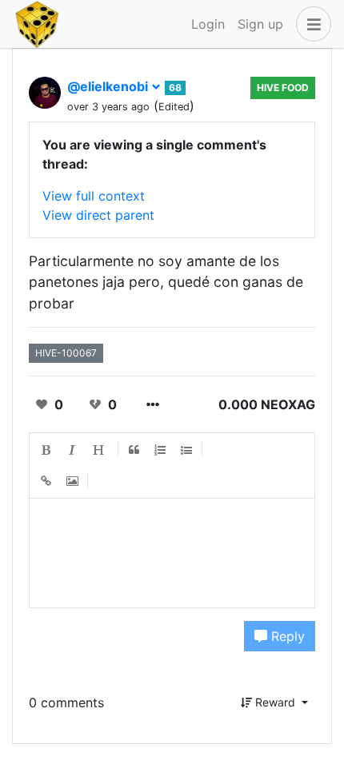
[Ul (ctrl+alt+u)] (187, 450)
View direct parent (98, 215)
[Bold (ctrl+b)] (46, 450)
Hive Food (283, 88)
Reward (275, 702)
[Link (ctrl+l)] (46, 481)
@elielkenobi (109, 86)
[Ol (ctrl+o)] (161, 450)
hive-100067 (66, 353)
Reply (286, 636)
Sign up (260, 24)
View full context (93, 196)
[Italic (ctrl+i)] (73, 450)
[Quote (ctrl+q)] (134, 450)
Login (208, 24)
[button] (310, 24)
